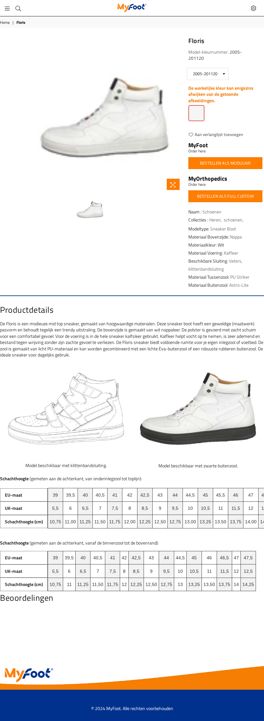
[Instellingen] (253, 8)
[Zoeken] (18, 8)
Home (5, 22)
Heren (215, 219)
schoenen (233, 219)
